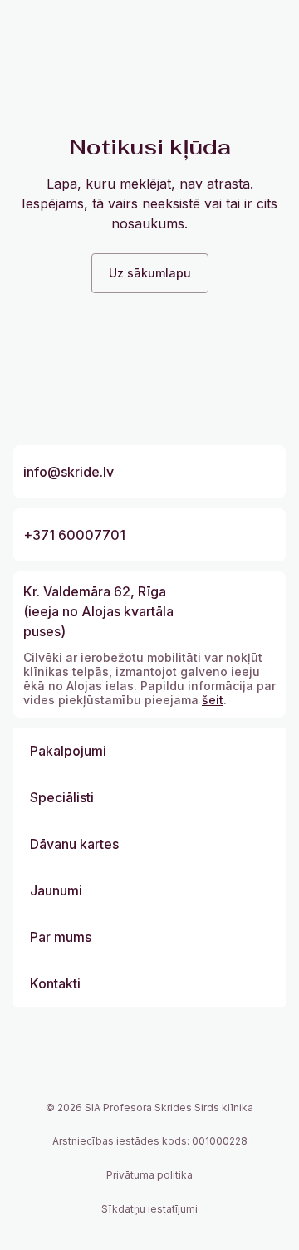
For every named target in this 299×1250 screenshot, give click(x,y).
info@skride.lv (68, 471)
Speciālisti (62, 797)
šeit (212, 700)
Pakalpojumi (68, 751)
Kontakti (55, 983)
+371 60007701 (74, 535)
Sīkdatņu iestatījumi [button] (149, 1209)
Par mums (60, 937)
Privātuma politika (149, 1175)
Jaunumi (56, 890)
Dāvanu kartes (74, 844)
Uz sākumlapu (150, 273)
